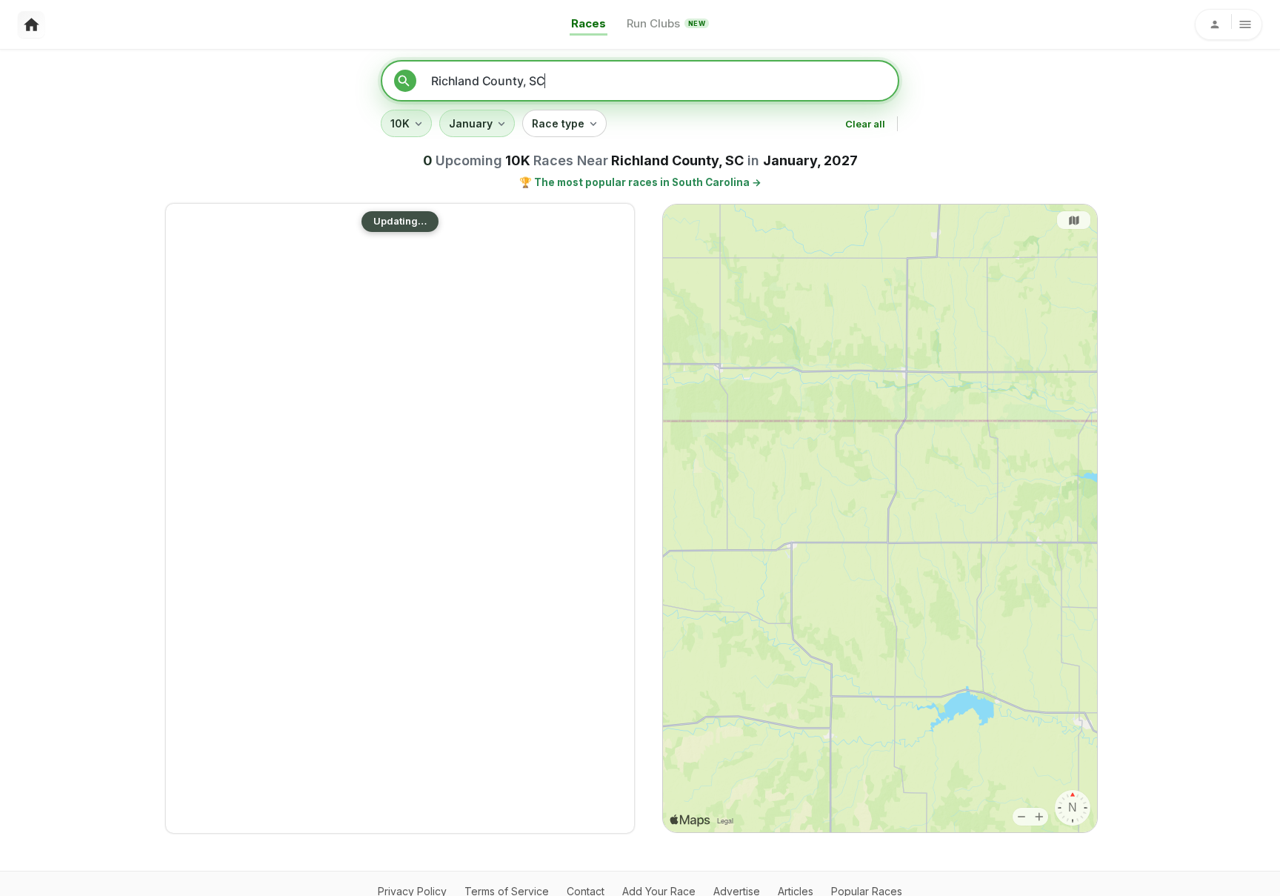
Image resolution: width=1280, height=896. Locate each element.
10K (400, 123)
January (471, 123)
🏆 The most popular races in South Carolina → (640, 182)
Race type (558, 123)
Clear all (865, 124)
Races (588, 23)
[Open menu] (1228, 24)
